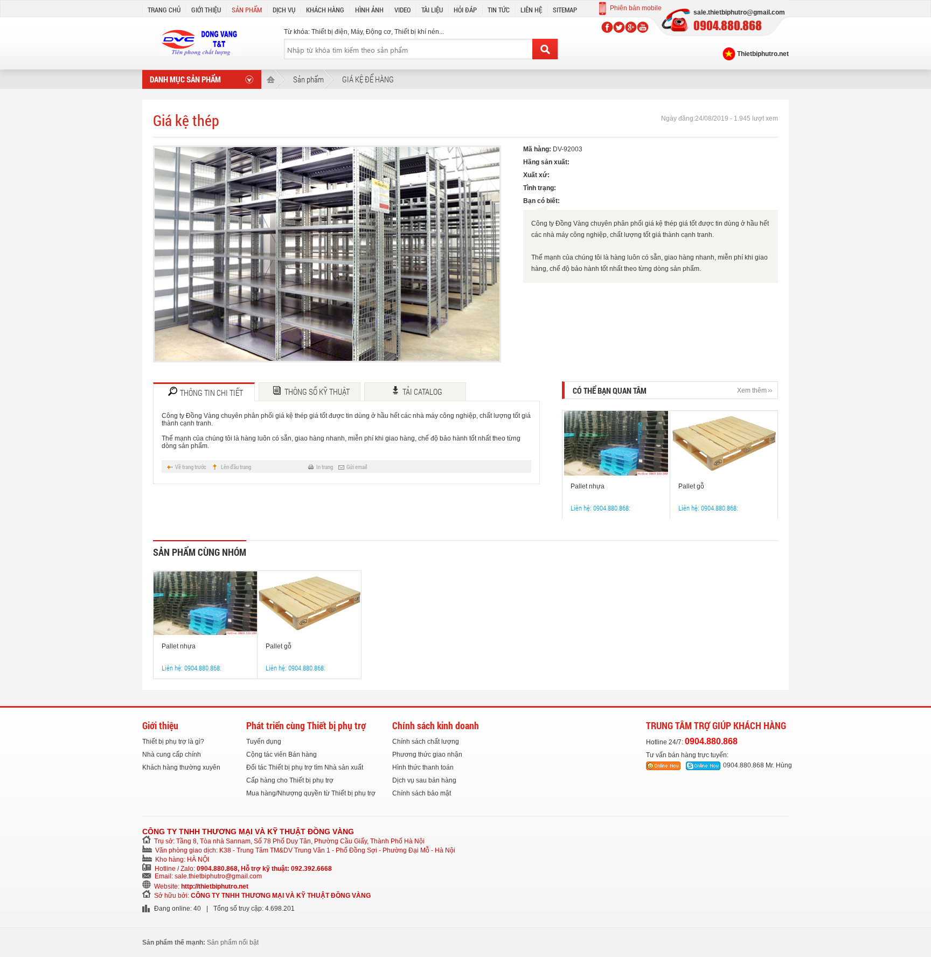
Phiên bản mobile (636, 8)
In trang (324, 467)
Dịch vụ (284, 10)
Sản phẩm (247, 10)
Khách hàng (325, 10)
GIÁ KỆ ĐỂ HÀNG (368, 79)
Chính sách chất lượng (425, 741)
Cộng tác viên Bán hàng (281, 754)
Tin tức (499, 10)
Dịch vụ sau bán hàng (424, 780)
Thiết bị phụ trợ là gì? (173, 741)
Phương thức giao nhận (427, 754)
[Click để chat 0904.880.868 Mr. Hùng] (703, 766)
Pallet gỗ (691, 486)
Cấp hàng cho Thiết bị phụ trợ (290, 780)
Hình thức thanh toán (423, 767)
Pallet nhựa (588, 486)
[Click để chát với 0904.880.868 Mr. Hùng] (663, 766)
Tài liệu (432, 10)
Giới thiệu (206, 10)
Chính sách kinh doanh (435, 725)
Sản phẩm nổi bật (233, 942)
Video (402, 10)
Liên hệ (531, 10)
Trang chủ (164, 10)
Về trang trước (190, 467)
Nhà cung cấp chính (171, 754)
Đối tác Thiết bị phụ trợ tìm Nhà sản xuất (304, 767)
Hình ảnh (369, 10)
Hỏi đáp (465, 10)
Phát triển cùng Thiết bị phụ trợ (306, 725)
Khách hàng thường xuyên (181, 767)
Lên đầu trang (236, 467)
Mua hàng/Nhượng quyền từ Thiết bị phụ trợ (311, 793)
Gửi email (356, 467)
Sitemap (565, 10)
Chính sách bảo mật (421, 793)
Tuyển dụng (263, 741)
